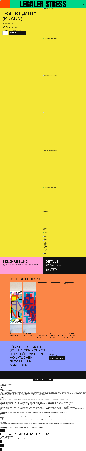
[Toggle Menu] (83, 4)
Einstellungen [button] (3, 385)
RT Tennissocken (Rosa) (56, 335)
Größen (6, 30)
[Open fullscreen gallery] (43, 226)
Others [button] (1, 424)
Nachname (51, 352)
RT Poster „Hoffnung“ (15, 334)
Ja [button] (6, 385)
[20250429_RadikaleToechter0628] (58, 168)
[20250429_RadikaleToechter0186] (58, 56)
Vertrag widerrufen (43, 380)
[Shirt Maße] (58, 218)
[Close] (2, 430)
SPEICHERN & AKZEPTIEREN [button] (6, 428)
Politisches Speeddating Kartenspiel (69, 335)
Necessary (2, 397)
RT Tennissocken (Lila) (43, 335)
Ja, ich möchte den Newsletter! (55, 355)
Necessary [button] (2, 395)
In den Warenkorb (17, 33)
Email (50, 353)
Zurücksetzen (19, 30)
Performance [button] (2, 413)
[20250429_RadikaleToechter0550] (58, 131)
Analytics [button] (2, 417)
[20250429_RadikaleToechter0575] (58, 199)
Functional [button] (2, 409)
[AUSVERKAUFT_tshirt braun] (58, 23)
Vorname (51, 350)
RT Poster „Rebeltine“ (28, 334)
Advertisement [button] (3, 421)
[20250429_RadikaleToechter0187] (58, 93)
